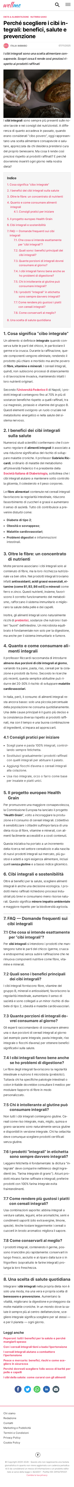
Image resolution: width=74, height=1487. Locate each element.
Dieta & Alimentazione (16, 17)
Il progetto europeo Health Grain (31, 219)
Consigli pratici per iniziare (36, 211)
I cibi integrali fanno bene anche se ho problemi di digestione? (42, 273)
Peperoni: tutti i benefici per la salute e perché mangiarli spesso (34, 1340)
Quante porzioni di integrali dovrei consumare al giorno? (41, 263)
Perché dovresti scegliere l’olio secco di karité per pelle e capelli (37, 1370)
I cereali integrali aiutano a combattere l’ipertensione (29, 1353)
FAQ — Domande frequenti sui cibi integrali (32, 233)
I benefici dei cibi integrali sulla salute (34, 190)
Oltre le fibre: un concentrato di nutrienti (36, 196)
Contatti (8, 1423)
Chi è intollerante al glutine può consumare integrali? (39, 284)
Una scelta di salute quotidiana (30, 320)
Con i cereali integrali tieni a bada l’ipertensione (35, 1347)
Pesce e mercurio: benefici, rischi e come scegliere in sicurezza (34, 1362)
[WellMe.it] (12, 5)
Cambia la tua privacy (37, 1475)
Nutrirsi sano (38, 17)
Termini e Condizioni (16, 1432)
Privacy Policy (11, 1437)
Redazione (9, 1418)
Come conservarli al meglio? (37, 312)
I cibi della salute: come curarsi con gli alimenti (34, 1377)
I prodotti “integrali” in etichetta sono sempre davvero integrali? (39, 294)
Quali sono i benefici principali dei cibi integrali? (41, 253)
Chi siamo (9, 1413)
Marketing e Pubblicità (17, 1427)
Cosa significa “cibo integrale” (29, 184)
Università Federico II (32, 389)
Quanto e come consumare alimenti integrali (33, 205)
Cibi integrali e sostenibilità (28, 225)
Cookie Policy (11, 1442)
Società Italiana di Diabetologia (25, 473)
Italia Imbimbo (18, 45)
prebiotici (21, 620)
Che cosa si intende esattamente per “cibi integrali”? (39, 242)
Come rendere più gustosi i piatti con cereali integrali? (39, 304)
